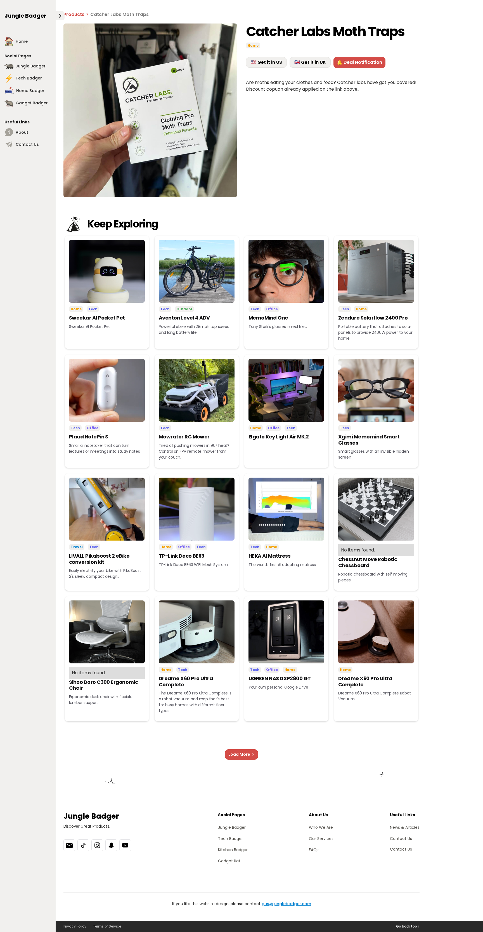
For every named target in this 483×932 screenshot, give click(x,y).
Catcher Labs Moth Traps (119, 14)
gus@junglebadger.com (286, 904)
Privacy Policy (74, 926)
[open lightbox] (150, 110)
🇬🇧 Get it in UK (310, 62)
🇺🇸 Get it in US (266, 62)
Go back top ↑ (408, 926)
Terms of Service (107, 926)
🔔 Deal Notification (359, 62)
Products (73, 14)
